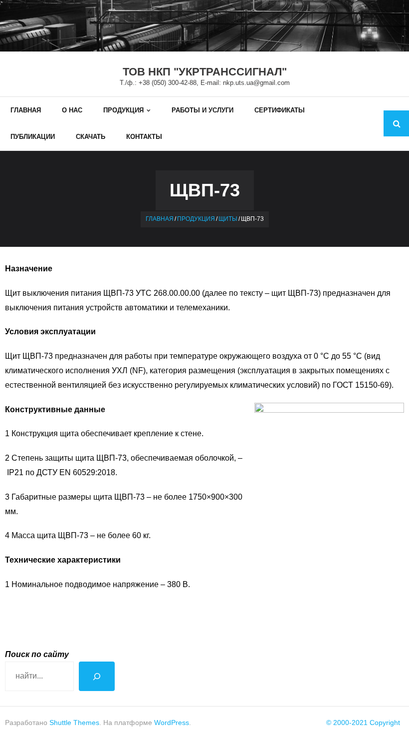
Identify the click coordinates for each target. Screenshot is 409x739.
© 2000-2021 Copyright (363, 723)
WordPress (171, 723)
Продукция (196, 218)
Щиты (227, 218)
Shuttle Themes (74, 723)
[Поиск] (97, 676)
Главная (160, 218)
